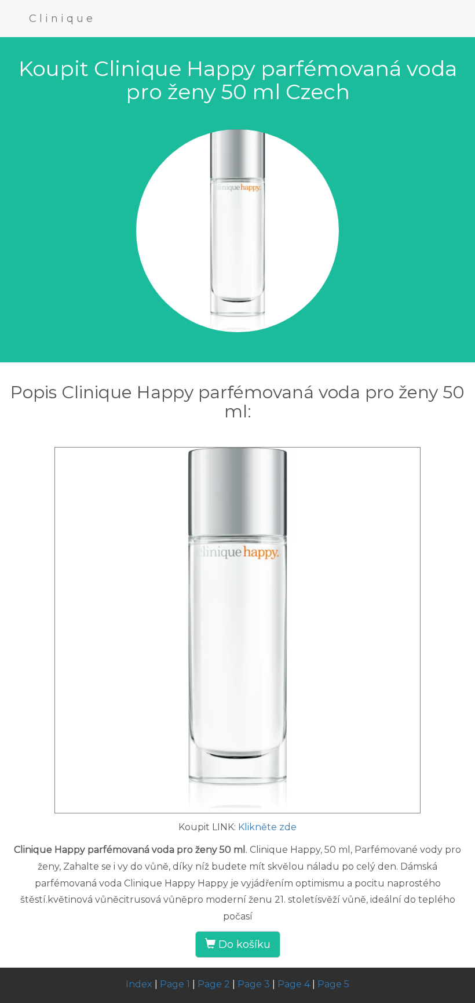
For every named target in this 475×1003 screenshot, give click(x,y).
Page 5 (333, 984)
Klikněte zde (267, 827)
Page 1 (175, 984)
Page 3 (253, 984)
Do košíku (243, 944)
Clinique (62, 18)
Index (139, 984)
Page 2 (214, 984)
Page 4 (293, 984)
